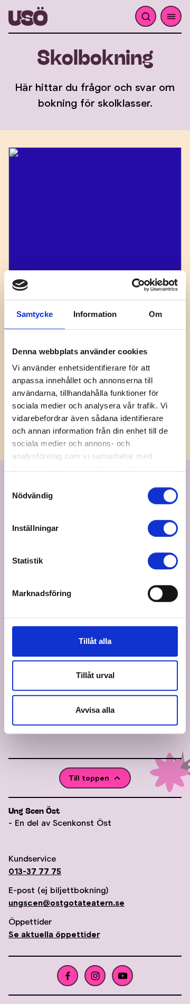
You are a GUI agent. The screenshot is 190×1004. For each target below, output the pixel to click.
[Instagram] (95, 975)
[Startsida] (48, 16)
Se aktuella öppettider (54, 934)
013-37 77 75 (34, 871)
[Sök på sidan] (145, 16)
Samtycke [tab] (34, 314)
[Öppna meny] (171, 16)
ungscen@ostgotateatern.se (66, 903)
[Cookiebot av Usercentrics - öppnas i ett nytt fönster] (134, 285)
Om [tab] (155, 314)
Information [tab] (95, 314)
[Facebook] (67, 975)
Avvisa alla (95, 709)
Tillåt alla (95, 641)
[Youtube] (122, 975)
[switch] (163, 528)
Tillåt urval (95, 675)
